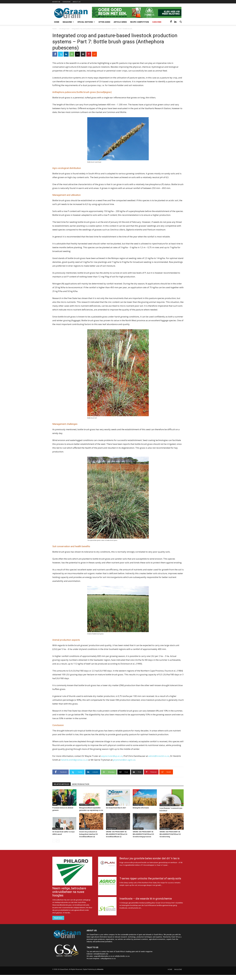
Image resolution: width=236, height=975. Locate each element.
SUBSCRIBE (66, 2)
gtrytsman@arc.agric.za (124, 759)
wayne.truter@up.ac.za (112, 756)
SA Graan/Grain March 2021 (116, 808)
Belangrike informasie (141, 808)
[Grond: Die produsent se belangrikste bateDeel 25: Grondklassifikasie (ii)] (91, 821)
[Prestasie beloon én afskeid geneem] (64, 797)
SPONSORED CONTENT (167, 805)
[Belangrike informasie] (145, 797)
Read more (58, 918)
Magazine (67, 22)
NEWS (55, 805)
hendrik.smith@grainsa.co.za (74, 759)
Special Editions (85, 22)
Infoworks (100, 969)
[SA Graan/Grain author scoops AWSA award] (64, 821)
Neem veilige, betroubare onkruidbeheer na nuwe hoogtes (69, 892)
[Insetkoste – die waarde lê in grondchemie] (107, 906)
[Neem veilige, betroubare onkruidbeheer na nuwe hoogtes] (72, 871)
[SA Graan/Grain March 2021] (118, 797)
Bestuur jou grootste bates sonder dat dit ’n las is (149, 858)
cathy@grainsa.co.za (108, 958)
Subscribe (156, 22)
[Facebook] (171, 22)
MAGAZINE (178, 969)
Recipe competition (139, 22)
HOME (170, 969)
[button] (181, 22)
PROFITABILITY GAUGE (87, 805)
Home (56, 22)
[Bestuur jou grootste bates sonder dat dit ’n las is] (107, 866)
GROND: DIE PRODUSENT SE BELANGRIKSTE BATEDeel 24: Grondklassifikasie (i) (116, 834)
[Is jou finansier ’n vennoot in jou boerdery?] (172, 797)
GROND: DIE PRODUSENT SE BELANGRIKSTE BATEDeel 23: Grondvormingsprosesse (143, 834)
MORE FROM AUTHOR (80, 784)
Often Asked (104, 22)
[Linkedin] (175, 22)
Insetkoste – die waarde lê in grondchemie (145, 898)
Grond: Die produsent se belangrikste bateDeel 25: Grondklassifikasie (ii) (88, 834)
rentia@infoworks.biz (100, 954)
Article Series (120, 22)
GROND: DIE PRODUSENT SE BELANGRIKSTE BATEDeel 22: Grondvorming (170, 834)
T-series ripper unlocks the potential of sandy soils (150, 878)
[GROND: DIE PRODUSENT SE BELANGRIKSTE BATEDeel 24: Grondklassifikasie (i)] (118, 821)
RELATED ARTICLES (61, 784)
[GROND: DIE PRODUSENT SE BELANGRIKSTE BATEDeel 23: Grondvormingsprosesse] (145, 821)
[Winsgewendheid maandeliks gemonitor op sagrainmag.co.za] (91, 797)
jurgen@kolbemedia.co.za (103, 956)
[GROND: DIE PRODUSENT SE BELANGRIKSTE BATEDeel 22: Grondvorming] (172, 821)
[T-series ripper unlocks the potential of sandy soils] (107, 886)
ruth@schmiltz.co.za (122, 956)
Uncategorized (64, 29)
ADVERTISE (56, 2)
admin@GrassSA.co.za (158, 756)
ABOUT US (76, 2)
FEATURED (110, 805)
